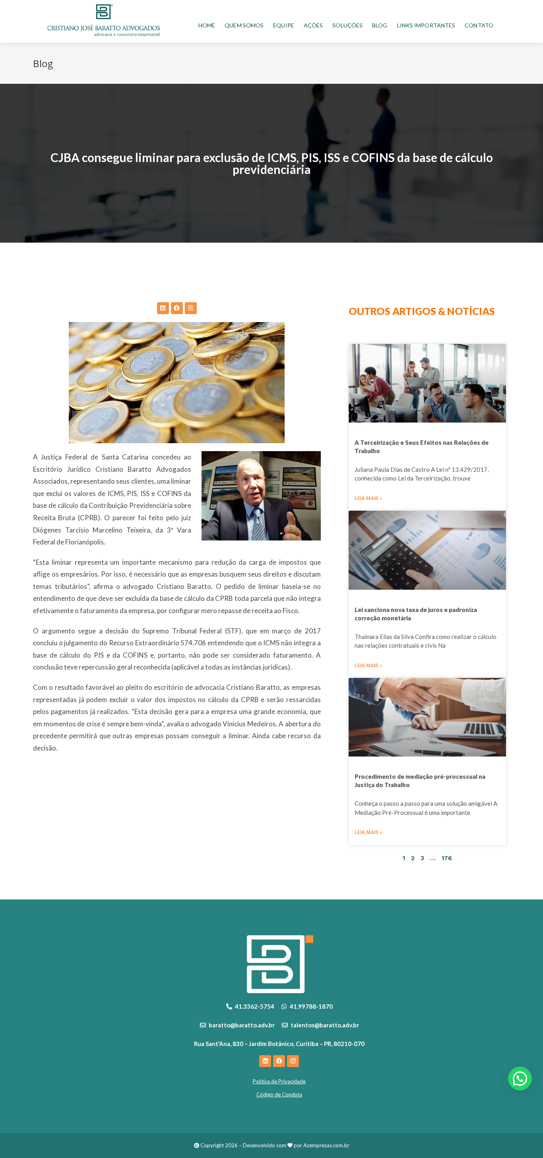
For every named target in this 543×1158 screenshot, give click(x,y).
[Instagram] (191, 308)
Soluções (347, 25)
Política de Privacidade (279, 1081)
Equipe (283, 25)
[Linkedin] (163, 308)
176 (447, 858)
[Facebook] (177, 308)
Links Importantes (426, 25)
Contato (479, 25)
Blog (379, 25)
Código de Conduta (279, 1094)
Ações (313, 25)
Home (206, 25)
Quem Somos (244, 25)
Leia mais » (368, 498)
